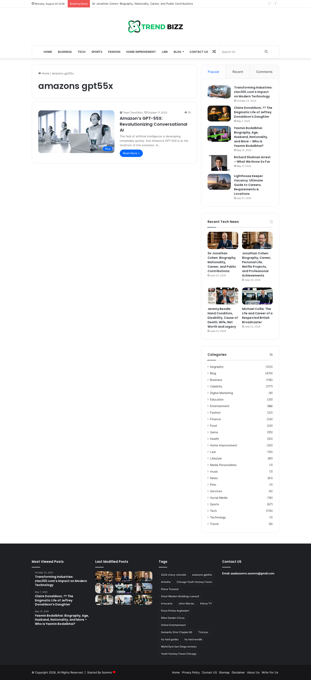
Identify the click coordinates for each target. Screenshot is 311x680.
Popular (213, 72)
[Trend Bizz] (155, 26)
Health (214, 438)
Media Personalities (223, 465)
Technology (218, 517)
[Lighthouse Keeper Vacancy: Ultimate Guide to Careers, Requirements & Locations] (219, 182)
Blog (177, 51)
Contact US (199, 51)
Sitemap (224, 672)
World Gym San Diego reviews (179, 646)
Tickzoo (203, 632)
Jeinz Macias (186, 603)
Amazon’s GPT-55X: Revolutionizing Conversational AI (153, 124)
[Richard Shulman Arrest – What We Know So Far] (219, 163)
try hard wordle (193, 639)
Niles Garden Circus (172, 617)
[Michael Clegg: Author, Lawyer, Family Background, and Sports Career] (104, 600)
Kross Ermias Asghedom (175, 610)
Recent (238, 72)
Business (65, 51)
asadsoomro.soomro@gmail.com (252, 573)
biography (217, 366)
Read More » (131, 153)
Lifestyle (216, 458)
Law (165, 51)
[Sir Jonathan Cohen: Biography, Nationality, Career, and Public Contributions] (223, 240)
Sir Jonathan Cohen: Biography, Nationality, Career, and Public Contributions (142, 3)
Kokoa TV (206, 603)
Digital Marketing (221, 393)
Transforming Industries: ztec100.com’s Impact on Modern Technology (253, 91)
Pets (213, 484)
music (214, 471)
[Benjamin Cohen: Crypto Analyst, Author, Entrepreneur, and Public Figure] (143, 588)
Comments (264, 72)
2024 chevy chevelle (173, 574)
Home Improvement (141, 51)
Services (216, 491)
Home (48, 51)
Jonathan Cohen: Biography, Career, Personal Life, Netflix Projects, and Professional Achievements (256, 264)
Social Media (218, 497)
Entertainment (219, 406)
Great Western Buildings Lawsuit (180, 596)
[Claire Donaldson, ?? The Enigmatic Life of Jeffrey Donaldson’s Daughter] (219, 113)
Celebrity (216, 386)
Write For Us (270, 672)
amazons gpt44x (202, 574)
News (214, 478)
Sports (96, 51)
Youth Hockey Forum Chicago (178, 653)
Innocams (166, 603)
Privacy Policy (191, 672)
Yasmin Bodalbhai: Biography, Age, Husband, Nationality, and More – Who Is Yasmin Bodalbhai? (251, 137)
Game (214, 432)
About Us (253, 672)
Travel (214, 524)
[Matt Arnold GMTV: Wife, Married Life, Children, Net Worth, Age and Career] (143, 600)
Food (213, 425)
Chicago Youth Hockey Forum (194, 581)
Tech (81, 51)
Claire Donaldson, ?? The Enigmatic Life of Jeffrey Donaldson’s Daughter (253, 112)
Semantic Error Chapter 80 (176, 632)
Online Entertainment (173, 625)
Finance (215, 419)
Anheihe (166, 581)
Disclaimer (238, 672)
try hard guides (170, 639)
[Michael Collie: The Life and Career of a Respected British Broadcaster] (257, 296)
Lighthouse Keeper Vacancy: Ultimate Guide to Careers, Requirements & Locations (248, 185)
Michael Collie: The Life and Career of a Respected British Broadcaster (257, 315)
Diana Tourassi (170, 589)
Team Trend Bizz (133, 112)
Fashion (114, 51)
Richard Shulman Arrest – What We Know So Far (252, 159)
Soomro (107, 672)
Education (217, 399)
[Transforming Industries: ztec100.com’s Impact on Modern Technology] (219, 91)
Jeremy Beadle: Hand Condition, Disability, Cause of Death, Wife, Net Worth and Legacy (223, 318)
